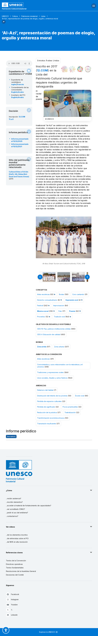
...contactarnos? (12, 516)
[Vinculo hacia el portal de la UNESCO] (32, 5)
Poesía (72, 311)
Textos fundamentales (15, 568)
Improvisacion (58, 305)
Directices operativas (14, 564)
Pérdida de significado (46, 407)
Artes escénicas (43, 294)
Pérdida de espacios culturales (49, 401)
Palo (60, 311)
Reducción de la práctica (47, 412)
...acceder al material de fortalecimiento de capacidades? (28, 506)
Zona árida (41, 347)
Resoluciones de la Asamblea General (21, 571)
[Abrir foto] (63, 237)
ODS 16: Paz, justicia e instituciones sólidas (54, 329)
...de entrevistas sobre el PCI (17, 538)
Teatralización (70, 412)
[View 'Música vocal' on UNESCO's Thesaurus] (53, 311)
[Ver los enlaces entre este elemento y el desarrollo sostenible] (80, 69)
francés (20, 84)
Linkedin (14, 615)
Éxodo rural (79, 396)
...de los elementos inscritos (17, 535)
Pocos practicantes (70, 407)
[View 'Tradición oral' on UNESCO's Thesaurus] (70, 317)
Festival (40, 305)
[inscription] (11, 436)
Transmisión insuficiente (46, 424)
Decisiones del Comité (15, 575)
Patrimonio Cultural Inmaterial (14, 9)
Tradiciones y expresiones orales (50, 372)
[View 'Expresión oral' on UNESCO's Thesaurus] (81, 300)
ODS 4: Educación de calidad (48, 334)
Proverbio (41, 317)
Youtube (14, 605)
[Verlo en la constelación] (64, 69)
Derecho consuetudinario (47, 300)
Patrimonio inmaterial (29, 16)
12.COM (42, 70)
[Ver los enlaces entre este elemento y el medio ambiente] (72, 69)
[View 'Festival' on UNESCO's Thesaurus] (48, 305)
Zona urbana (59, 347)
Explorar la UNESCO (47, 632)
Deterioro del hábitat (45, 390)
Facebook (15, 594)
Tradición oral (59, 317)
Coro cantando (78, 294)
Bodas (61, 294)
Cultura (15, 16)
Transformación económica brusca (51, 418)
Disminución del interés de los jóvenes (52, 396)
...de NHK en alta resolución (17, 542)
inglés (13, 84)
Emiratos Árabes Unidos (48, 60)
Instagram (15, 599)
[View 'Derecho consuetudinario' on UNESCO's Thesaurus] (61, 300)
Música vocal (43, 311)
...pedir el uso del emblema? (17, 513)
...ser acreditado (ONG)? (15, 509)
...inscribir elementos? (14, 502)
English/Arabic (17, 92)
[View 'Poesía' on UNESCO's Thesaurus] (80, 311)
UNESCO (5, 16)
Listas (43, 16)
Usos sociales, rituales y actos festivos (52, 378)
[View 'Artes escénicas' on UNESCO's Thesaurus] (54, 294)
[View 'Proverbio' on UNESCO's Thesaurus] (49, 317)
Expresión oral (72, 300)
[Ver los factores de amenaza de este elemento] (87, 69)
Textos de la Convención (16, 561)
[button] (4, 23)
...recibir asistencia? (13, 498)
